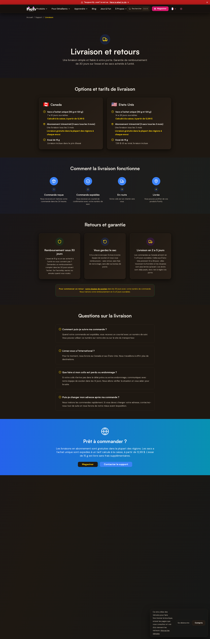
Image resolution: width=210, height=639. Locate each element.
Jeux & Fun (105, 8)
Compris (199, 623)
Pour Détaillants (60, 8)
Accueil (29, 17)
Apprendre (79, 8)
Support (38, 17)
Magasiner (161, 9)
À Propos (119, 8)
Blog (94, 8)
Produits (40, 8)
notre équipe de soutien (96, 289)
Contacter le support (116, 464)
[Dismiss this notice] (207, 2)
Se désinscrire (183, 623)
